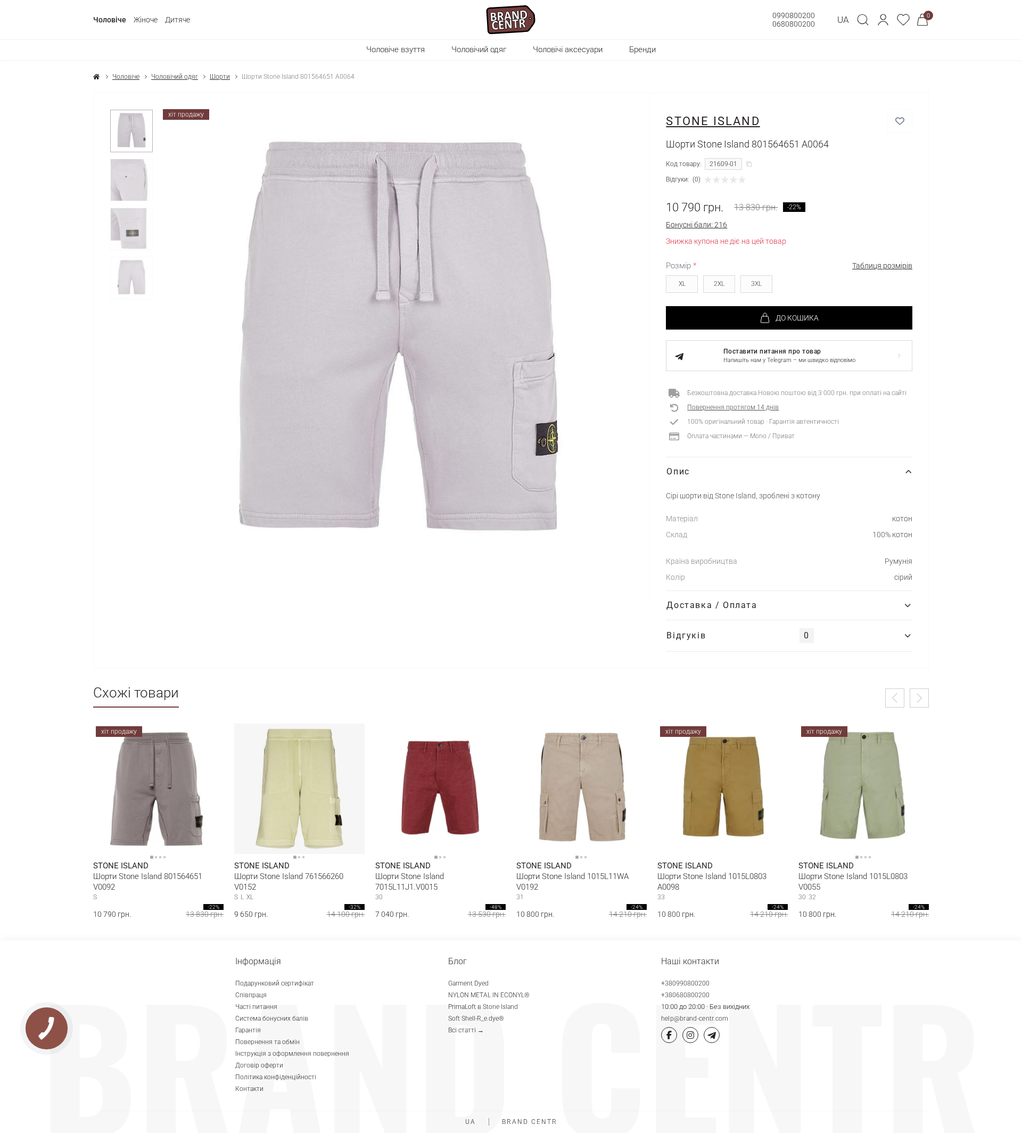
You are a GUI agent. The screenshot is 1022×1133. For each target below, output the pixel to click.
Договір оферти (259, 1065)
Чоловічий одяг (174, 76)
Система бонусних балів (271, 1018)
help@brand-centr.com (695, 1018)
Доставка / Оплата (711, 605)
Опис (677, 471)
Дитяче (177, 19)
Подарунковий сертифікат (274, 983)
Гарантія (248, 1030)
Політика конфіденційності (275, 1077)
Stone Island (713, 121)
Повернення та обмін (267, 1042)
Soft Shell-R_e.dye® (476, 1018)
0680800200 (793, 24)
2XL (719, 284)
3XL (756, 284)
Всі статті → (466, 1030)
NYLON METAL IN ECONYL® (489, 995)
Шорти (220, 76)
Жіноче (146, 19)
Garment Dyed (468, 983)
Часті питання (256, 1007)
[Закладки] (903, 19)
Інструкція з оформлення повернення (292, 1053)
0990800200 (793, 15)
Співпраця (251, 995)
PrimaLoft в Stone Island (483, 1007)
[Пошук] (862, 19)
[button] (883, 19)
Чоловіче (109, 19)
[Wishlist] (208, 740)
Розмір (681, 265)
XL (682, 284)
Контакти (249, 1089)
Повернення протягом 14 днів (733, 407)
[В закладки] (899, 121)
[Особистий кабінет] (883, 19)
